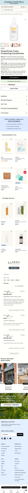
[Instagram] (2, 438)
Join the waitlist (14, 77)
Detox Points (3, 474)
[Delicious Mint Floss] (21, 176)
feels (8, 280)
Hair (2, 468)
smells (12, 280)
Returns (16, 468)
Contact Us (17, 463)
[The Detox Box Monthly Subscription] (7, 175)
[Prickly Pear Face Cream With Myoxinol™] (21, 209)
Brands (2, 472)
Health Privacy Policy (19, 474)
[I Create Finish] (7, 238)
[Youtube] (10, 438)
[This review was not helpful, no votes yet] (23, 310)
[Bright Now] (7, 210)
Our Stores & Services (5, 446)
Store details (8, 389)
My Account (17, 461)
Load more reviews (14, 353)
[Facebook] (5, 438)
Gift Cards (3, 470)
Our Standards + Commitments (11, 404)
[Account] (21, 7)
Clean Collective (18, 453)
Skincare (3, 461)
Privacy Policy (17, 477)
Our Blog (3, 453)
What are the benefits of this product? (12, 487)
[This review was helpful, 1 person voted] (20, 310)
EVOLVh (2, 48)
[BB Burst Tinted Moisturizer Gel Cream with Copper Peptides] (7, 146)
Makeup (2, 463)
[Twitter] (7, 438)
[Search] (2, 10)
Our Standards (4, 448)
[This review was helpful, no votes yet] (20, 329)
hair (5, 280)
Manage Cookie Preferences (20, 472)
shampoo (17, 280)
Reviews (2, 455)
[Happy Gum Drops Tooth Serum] (21, 238)
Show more (6, 283)
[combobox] (19, 286)
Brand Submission (18, 446)
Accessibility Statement (19, 470)
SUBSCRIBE (20, 434)
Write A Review (14, 268)
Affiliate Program (18, 448)
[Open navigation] (26, 7)
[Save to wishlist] (26, 20)
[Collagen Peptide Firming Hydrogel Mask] (21, 146)
